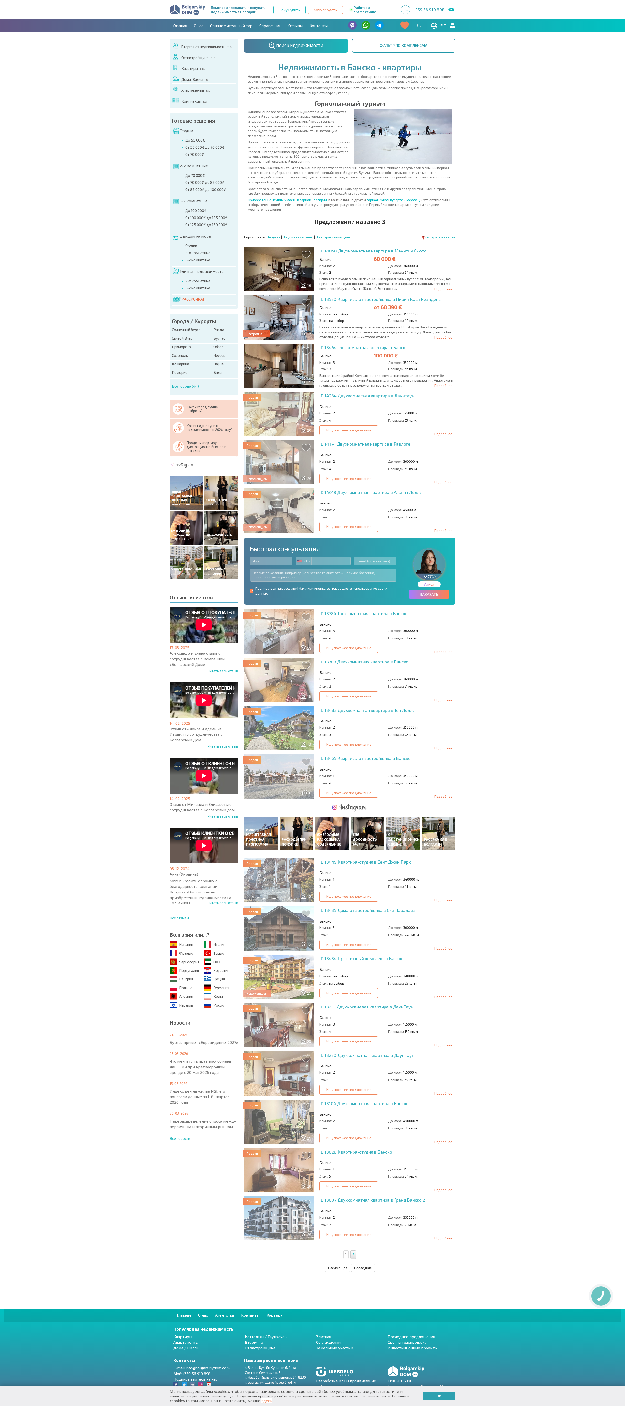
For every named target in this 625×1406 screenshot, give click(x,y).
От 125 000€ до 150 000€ (206, 224)
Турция (219, 953)
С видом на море (195, 236)
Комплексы (194, 101)
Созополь (180, 355)
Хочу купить (289, 10)
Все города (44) (185, 386)
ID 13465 (365, 758)
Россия (219, 1005)
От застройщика (198, 57)
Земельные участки (334, 1347)
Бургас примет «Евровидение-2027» (204, 1042)
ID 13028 (355, 1151)
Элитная (323, 1336)
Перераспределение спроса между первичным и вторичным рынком (203, 1124)
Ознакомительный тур (231, 25)
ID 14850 (372, 250)
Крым (218, 996)
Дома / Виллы (186, 1347)
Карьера (274, 1315)
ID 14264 (366, 395)
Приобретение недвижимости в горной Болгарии (287, 200)
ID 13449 (365, 862)
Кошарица (180, 364)
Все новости (180, 1138)
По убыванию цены (298, 237)
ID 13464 (363, 347)
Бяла (217, 372)
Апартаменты (195, 90)
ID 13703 (363, 661)
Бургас (219, 338)
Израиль (186, 1005)
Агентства (224, 1315)
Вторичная (254, 1342)
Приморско (181, 347)
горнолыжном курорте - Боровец (393, 200)
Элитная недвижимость (201, 271)
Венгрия (186, 979)
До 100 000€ (196, 210)
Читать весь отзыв (223, 671)
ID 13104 (363, 1103)
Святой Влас (182, 338)
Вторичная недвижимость (206, 46)
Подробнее (443, 289)
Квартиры (193, 68)
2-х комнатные (194, 165)
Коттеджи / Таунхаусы (266, 1336)
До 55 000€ (195, 140)
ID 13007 (372, 1200)
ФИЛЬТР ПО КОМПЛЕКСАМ (403, 45)
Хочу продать (325, 10)
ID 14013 (370, 492)
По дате (273, 237)
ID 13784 (363, 613)
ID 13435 (367, 910)
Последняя (363, 1268)
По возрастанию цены (333, 237)
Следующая (337, 1268)
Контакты (319, 25)
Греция (219, 979)
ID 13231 (366, 1006)
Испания (186, 944)
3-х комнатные (194, 201)
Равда (218, 329)
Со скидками (328, 1342)
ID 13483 (366, 710)
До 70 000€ (195, 175)
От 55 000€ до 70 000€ (204, 147)
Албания (186, 996)
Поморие (179, 372)
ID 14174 (364, 444)
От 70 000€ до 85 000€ (204, 182)
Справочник (270, 25)
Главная (180, 25)
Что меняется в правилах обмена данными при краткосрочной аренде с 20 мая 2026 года (200, 1067)
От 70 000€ (194, 154)
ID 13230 (366, 1055)
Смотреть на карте (440, 237)
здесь (266, 1400)
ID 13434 (361, 958)
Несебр (219, 355)
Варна (218, 364)
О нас (198, 25)
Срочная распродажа (407, 1342)
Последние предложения (411, 1336)
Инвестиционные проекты (413, 1347)
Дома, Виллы (195, 79)
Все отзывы (179, 918)
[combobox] (304, 561)
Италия (219, 944)
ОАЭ (216, 962)
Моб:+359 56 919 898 (191, 1373)
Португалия (189, 970)
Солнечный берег (186, 329)
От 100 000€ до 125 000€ (206, 217)
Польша (185, 988)
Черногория (189, 962)
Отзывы (295, 25)
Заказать (429, 594)
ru (442, 24)
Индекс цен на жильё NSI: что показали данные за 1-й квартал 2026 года (199, 1097)
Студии (186, 130)
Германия (221, 988)
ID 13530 (380, 299)
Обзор (218, 347)
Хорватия (221, 970)
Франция (186, 953)
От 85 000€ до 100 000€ (205, 189)
